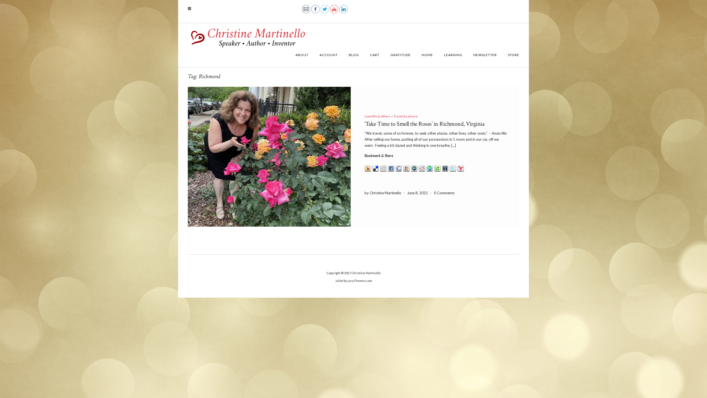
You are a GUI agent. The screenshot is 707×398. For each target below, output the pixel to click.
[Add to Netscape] (414, 168)
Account (329, 55)
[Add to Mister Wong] (406, 168)
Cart (374, 55)
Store (513, 55)
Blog (354, 55)
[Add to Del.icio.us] (375, 168)
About (302, 55)
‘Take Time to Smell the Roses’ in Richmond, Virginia (424, 124)
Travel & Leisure (406, 116)
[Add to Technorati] (437, 168)
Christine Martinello (366, 273)
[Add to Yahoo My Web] (460, 168)
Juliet (339, 280)
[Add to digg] (383, 168)
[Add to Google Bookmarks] (398, 168)
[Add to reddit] (422, 168)
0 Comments (444, 193)
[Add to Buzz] (368, 168)
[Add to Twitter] (453, 168)
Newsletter (485, 55)
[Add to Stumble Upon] (429, 168)
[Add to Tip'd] (445, 168)
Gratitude (401, 55)
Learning (453, 55)
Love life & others (378, 116)
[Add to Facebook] (391, 168)
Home (427, 55)
